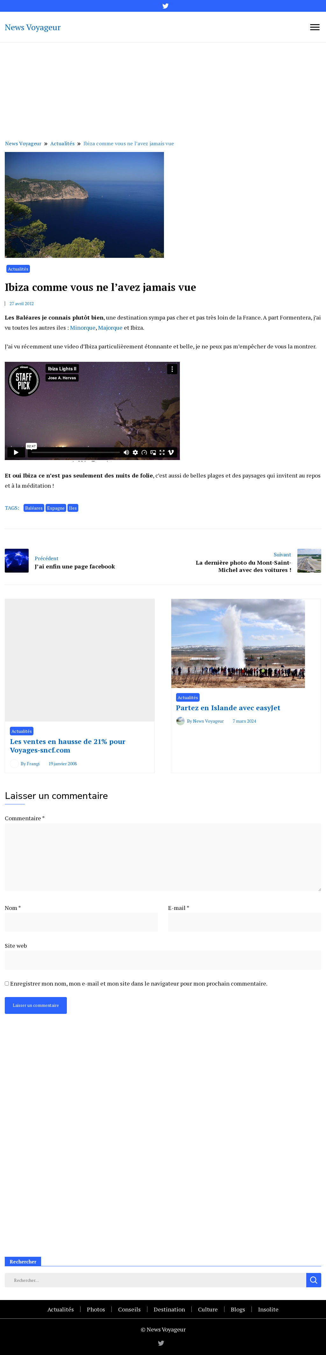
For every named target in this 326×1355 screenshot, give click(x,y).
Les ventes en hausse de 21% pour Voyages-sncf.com (67, 746)
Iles (73, 508)
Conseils (129, 1309)
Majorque (110, 327)
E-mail (178, 907)
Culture (208, 1309)
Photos (96, 1309)
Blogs (238, 1309)
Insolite (268, 1309)
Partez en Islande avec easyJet (228, 707)
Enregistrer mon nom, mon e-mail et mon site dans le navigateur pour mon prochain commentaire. (138, 983)
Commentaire (25, 818)
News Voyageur (33, 27)
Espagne (56, 508)
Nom (13, 907)
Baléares (34, 508)
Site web (16, 945)
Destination (169, 1309)
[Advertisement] (163, 90)
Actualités (18, 269)
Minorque (83, 327)
